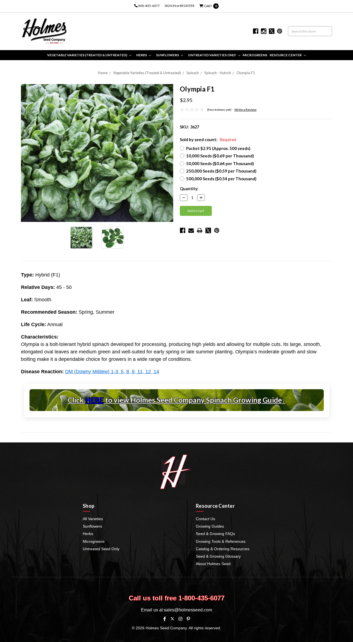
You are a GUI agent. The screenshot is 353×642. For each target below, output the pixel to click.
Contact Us (205, 519)
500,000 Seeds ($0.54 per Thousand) (221, 178)
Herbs (142, 55)
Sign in (170, 6)
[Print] (199, 230)
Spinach (192, 73)
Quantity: (189, 188)
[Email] (191, 230)
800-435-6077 (149, 6)
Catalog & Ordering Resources (222, 549)
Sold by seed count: (208, 139)
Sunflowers (168, 55)
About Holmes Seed (213, 564)
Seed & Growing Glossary (218, 556)
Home (103, 73)
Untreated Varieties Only (212, 55)
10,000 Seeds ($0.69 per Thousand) (220, 155)
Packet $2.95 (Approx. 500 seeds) (218, 148)
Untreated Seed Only (101, 549)
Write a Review (245, 110)
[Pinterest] (217, 230)
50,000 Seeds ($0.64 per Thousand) (220, 163)
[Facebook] (182, 230)
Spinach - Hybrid (217, 73)
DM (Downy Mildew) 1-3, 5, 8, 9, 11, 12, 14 (112, 371)
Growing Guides (210, 526)
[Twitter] (208, 230)
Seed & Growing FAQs (215, 533)
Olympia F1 (245, 73)
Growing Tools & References (220, 541)
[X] (172, 618)
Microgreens (255, 55)
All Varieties (93, 519)
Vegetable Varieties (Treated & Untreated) (87, 55)
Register (187, 6)
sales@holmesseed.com (188, 610)
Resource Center (286, 55)
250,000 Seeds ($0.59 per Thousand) (221, 170)
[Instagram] (180, 619)
